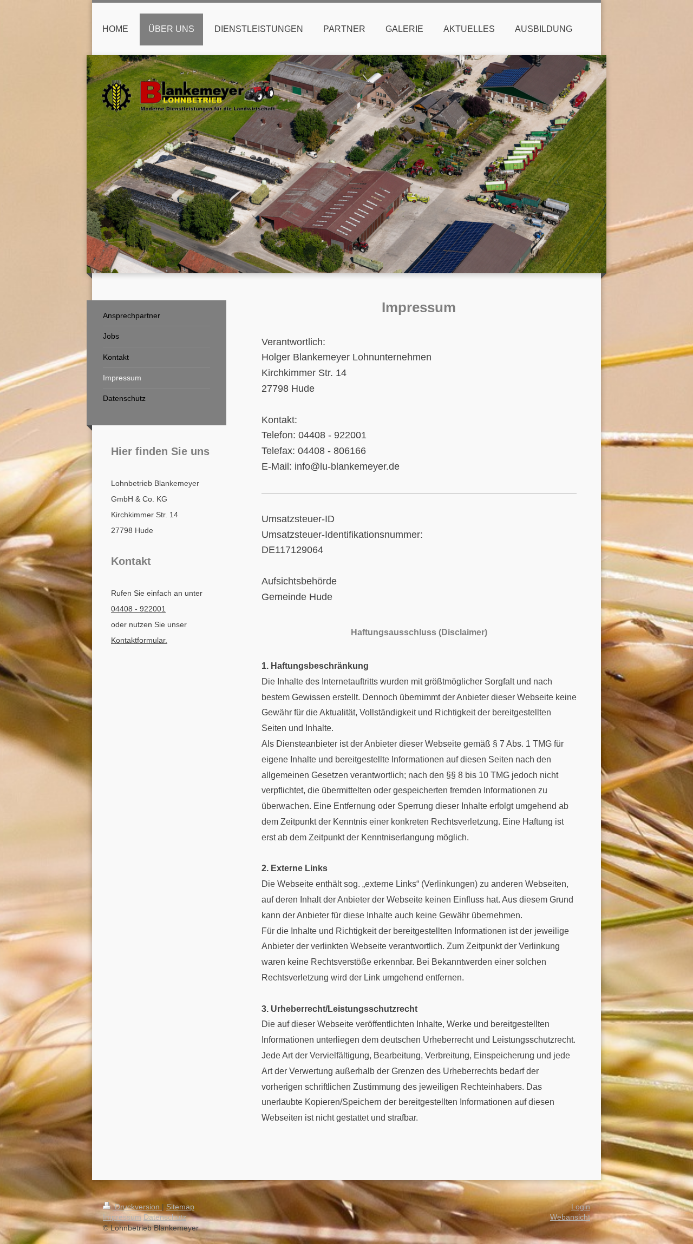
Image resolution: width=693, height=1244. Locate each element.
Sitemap (180, 1206)
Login (580, 1206)
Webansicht (570, 1217)
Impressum (122, 1217)
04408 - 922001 (138, 608)
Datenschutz (164, 1217)
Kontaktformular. (139, 640)
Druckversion (137, 1206)
